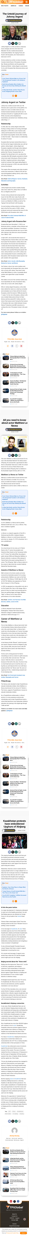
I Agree (23, 1233)
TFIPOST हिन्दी (14, 1220)
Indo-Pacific (4, 5)
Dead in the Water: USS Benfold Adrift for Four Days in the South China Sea (18, 382)
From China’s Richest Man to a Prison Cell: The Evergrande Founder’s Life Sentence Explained (14, 80)
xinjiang (22, 1113)
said (20, 929)
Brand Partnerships (15, 1225)
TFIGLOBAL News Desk (15, 20)
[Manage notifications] (24, 1219)
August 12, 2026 (14, 1185)
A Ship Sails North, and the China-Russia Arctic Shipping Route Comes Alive (17, 1160)
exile (14, 1025)
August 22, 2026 (14, 361)
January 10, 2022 (14, 22)
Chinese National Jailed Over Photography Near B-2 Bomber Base (18, 358)
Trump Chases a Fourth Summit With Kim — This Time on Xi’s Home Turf (17, 374)
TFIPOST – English (14, 1218)
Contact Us (14, 1216)
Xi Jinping (15, 1113)
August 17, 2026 (14, 804)
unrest (11, 1078)
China (13, 1111)
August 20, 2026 (14, 377)
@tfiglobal (4, 314)
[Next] (16, 96)
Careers (14, 1223)
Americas (13, 5)
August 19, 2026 (14, 395)
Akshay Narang (10, 830)
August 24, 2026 (14, 1155)
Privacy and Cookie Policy (12, 1233)
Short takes (8, 1113)
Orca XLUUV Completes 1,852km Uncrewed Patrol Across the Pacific (16, 400)
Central (19, 916)
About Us (14, 1214)
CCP (10, 1111)
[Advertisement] (14, 411)
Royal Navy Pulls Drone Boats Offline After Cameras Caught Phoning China (17, 1190)
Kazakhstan (14, 929)
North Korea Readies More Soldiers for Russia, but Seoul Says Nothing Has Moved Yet (14, 85)
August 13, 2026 (14, 1170)
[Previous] (13, 96)
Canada (21, 5)
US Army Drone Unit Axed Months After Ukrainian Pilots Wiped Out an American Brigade (18, 366)
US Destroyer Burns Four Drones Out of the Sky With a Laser (17, 1181)
